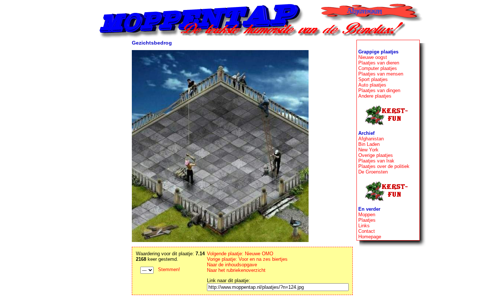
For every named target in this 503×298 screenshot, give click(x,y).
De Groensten (373, 172)
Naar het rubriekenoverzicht (236, 270)
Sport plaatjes (373, 79)
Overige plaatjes (375, 155)
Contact (366, 231)
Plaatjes (367, 220)
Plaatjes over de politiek (383, 166)
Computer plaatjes (377, 68)
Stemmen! (169, 269)
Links (364, 225)
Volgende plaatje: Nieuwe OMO (240, 253)
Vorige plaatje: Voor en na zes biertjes (247, 259)
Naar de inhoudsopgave (232, 264)
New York (368, 149)
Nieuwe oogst (372, 57)
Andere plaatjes (374, 96)
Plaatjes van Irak (376, 161)
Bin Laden (369, 144)
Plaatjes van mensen (380, 74)
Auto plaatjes (372, 85)
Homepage (369, 236)
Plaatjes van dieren (378, 63)
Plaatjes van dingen (379, 90)
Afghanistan (371, 138)
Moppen (366, 214)
